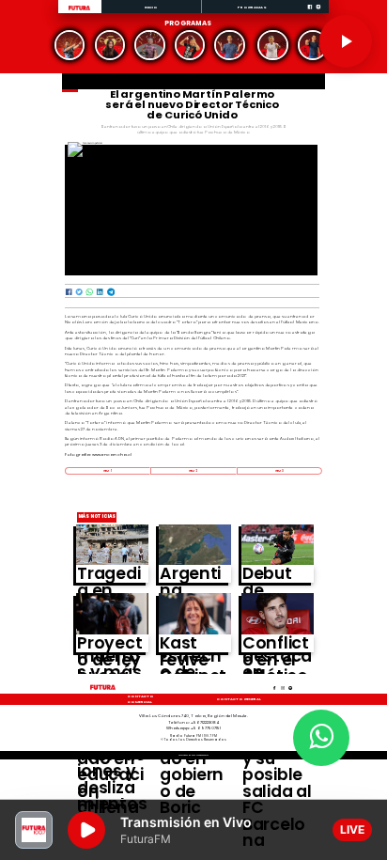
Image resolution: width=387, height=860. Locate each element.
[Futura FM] (70, 45)
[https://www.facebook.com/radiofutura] (310, 12)
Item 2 (193, 471)
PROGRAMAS (252, 7)
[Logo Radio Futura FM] (79, 10)
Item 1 (107, 471)
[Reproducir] (345, 41)
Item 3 (279, 471)
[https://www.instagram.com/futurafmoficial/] (318, 12)
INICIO (152, 7)
